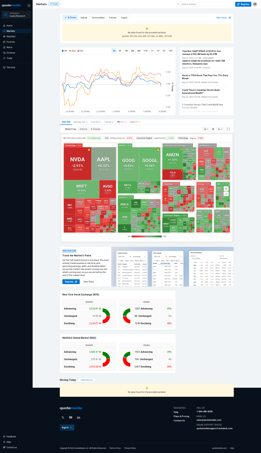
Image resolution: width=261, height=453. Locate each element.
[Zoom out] (226, 193)
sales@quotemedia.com (209, 420)
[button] (29, 5)
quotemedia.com (219, 448)
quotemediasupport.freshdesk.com (215, 428)
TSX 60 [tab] (107, 122)
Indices (84, 17)
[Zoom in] (226, 188)
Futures (112, 17)
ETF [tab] (123, 122)
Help (176, 412)
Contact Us (179, 420)
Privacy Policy (130, 448)
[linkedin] (79, 417)
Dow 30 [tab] (94, 122)
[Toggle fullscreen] (228, 129)
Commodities (98, 17)
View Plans (89, 281)
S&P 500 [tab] (66, 122)
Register (69, 281)
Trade (55, 4)
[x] (63, 417)
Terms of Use (115, 448)
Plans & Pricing (181, 416)
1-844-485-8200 (205, 411)
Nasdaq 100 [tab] (79, 122)
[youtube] (71, 417)
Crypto (124, 17)
